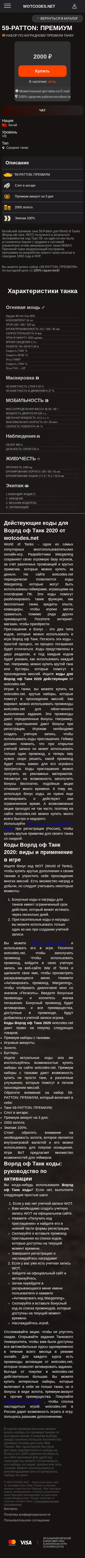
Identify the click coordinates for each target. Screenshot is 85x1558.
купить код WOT (48, 943)
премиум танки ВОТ (22, 1402)
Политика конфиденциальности (27, 1514)
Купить (42, 71)
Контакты (11, 1508)
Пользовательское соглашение (27, 1520)
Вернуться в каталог (59, 18)
